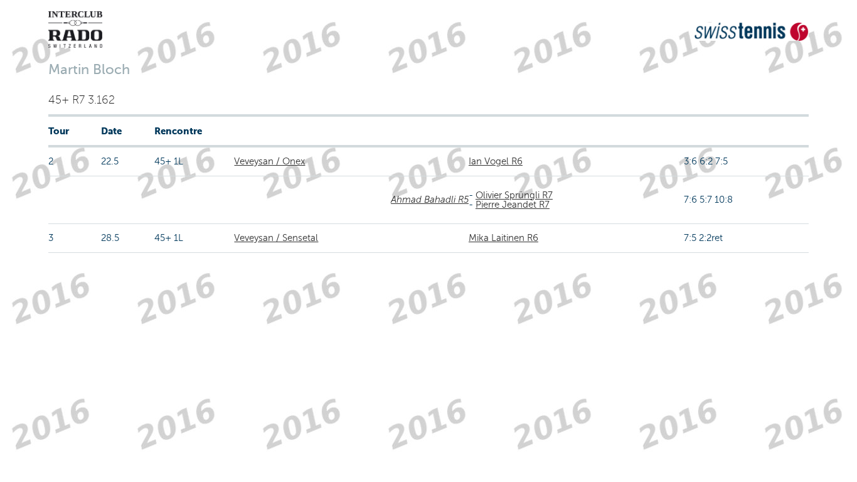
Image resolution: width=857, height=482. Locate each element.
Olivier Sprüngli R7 (514, 195)
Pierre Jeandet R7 (513, 205)
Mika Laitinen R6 (503, 238)
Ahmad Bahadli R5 (430, 200)
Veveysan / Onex (269, 161)
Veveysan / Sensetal (276, 238)
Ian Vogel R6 (496, 161)
